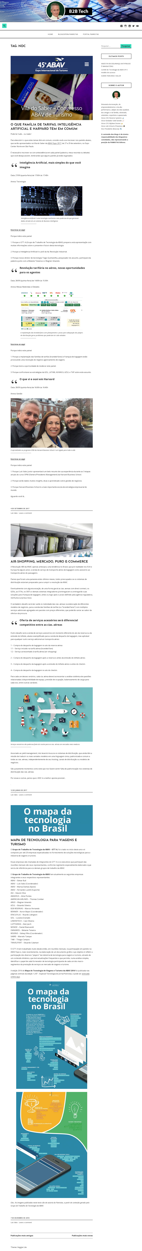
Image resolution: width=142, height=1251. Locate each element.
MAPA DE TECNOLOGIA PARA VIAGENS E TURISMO (44, 842)
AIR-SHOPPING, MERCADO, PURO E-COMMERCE (49, 561)
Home (50, 34)
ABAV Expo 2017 (54, 143)
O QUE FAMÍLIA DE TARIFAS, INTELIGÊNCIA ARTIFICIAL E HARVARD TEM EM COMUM (46, 127)
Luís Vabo (14, 513)
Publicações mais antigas (22, 1235)
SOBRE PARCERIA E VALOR (111, 76)
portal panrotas (91, 34)
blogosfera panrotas (68, 34)
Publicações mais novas (82, 1235)
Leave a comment (25, 513)
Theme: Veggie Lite (19, 1247)
